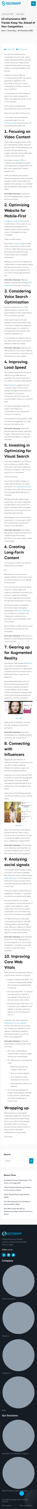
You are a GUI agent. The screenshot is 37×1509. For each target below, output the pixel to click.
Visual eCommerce (24, 487)
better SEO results (10, 878)
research (17, 160)
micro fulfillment (24, 611)
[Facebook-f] (4, 1255)
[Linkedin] (8, 1255)
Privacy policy (7, 1505)
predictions (28, 663)
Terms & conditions (26, 1505)
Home (3, 31)
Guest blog (19, 14)
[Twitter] (13, 1255)
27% (21, 307)
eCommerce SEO (10, 123)
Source (18, 718)
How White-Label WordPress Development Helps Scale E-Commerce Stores (18, 1211)
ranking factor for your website (15, 1023)
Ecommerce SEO (7, 14)
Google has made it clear (13, 221)
